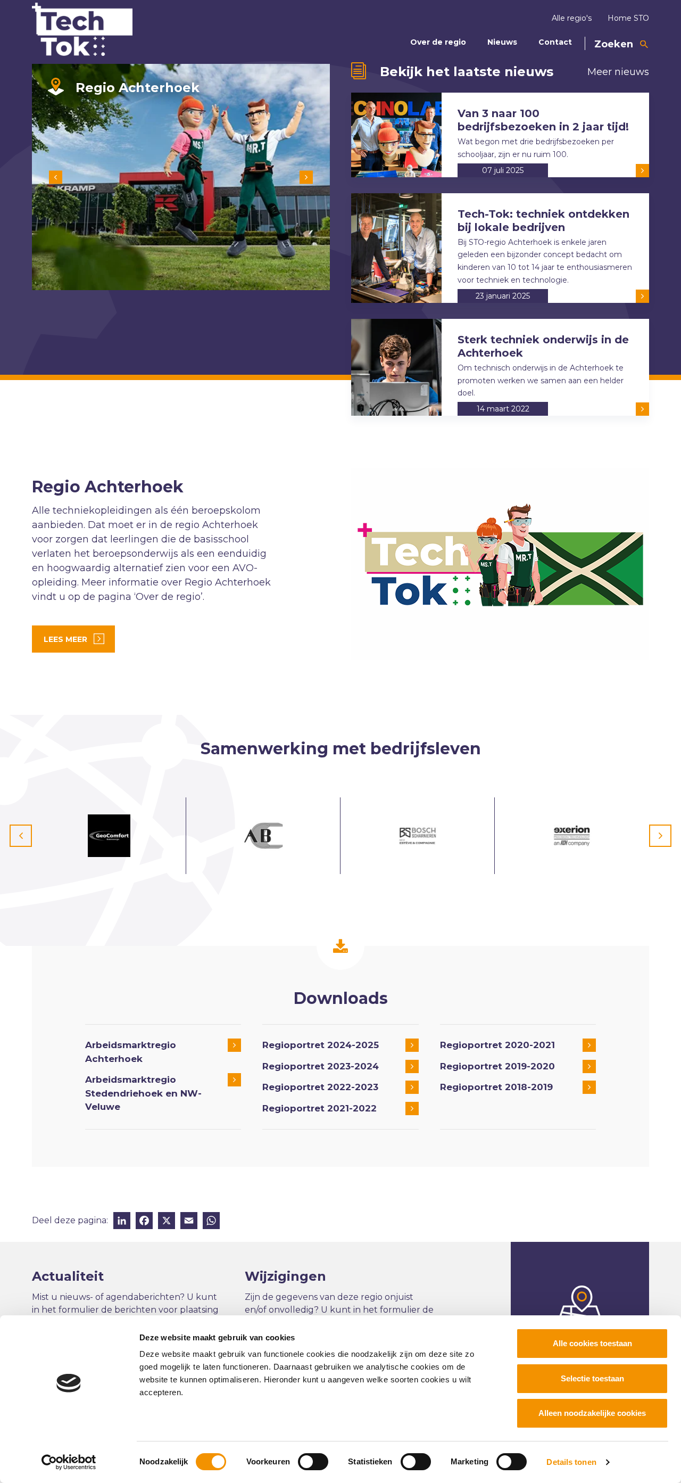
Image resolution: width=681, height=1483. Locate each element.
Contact (555, 42)
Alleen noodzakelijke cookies (592, 1413)
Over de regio (438, 42)
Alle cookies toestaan (592, 1343)
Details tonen (571, 1461)
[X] (166, 1222)
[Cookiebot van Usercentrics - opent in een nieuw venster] (68, 1462)
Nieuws (502, 42)
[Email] (188, 1222)
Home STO (628, 18)
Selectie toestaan (592, 1378)
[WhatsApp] (211, 1222)
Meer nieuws (618, 72)
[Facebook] (144, 1222)
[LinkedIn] (121, 1222)
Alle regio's (572, 18)
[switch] (313, 1461)
